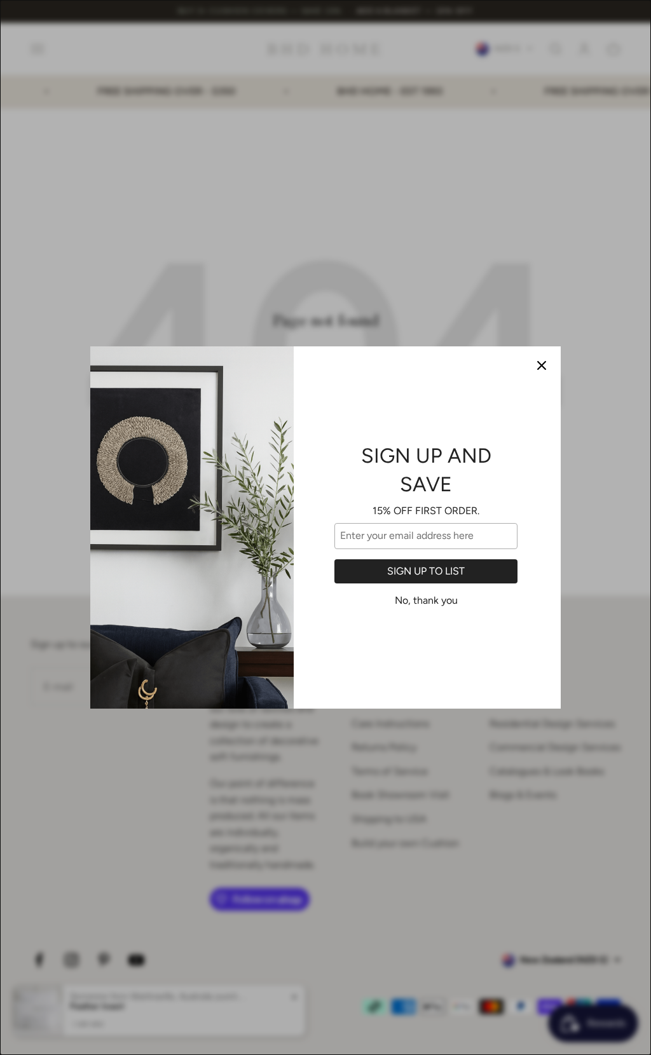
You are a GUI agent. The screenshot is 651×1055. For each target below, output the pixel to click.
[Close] (542, 365)
